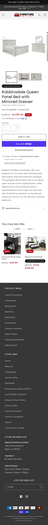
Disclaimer (10, 383)
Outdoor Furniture (13, 328)
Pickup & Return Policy (15, 400)
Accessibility (10, 372)
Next (30, 229)
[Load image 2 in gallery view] (23, 77)
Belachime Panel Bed (33, 257)
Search (8, 422)
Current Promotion (13, 295)
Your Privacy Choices (14, 428)
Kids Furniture (11, 345)
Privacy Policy (11, 405)
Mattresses (10, 317)
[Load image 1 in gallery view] (11, 77)
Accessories (10, 323)
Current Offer (11, 377)
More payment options (24, 150)
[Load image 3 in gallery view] (36, 77)
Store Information (13, 411)
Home (7, 361)
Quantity (5, 123)
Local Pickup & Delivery (15, 394)
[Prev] (2, 77)
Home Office (11, 334)
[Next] (45, 77)
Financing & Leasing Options (18, 389)
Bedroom (9, 311)
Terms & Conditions (14, 417)
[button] (3, 15)
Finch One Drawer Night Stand (11, 258)
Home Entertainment (14, 339)
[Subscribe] (40, 487)
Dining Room (11, 306)
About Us (9, 366)
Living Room (10, 300)
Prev (18, 229)
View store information (14, 163)
